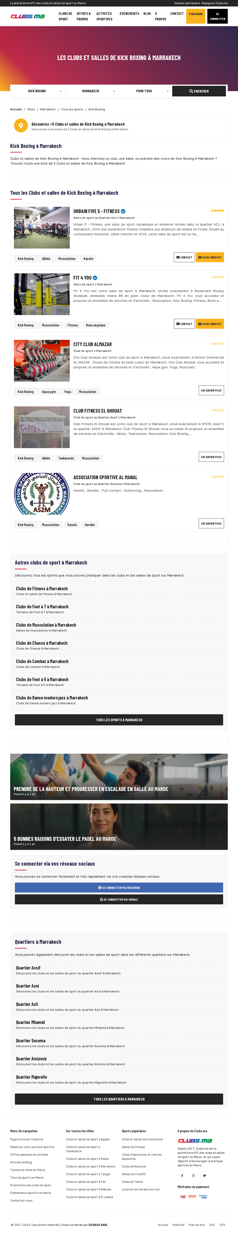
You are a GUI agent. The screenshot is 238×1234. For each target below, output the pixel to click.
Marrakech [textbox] (90, 91)
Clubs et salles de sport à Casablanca (83, 1149)
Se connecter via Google (120, 899)
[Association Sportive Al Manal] (42, 493)
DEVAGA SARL (98, 1225)
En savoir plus (211, 390)
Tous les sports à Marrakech (119, 719)
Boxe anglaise (95, 325)
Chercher (201, 91)
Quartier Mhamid (30, 1022)
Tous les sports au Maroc (27, 1177)
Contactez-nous (21, 1200)
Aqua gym (49, 391)
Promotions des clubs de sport (30, 1185)
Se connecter (217, 16)
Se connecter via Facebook (121, 888)
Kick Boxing (26, 258)
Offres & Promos (84, 16)
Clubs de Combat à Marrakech (42, 661)
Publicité (178, 1225)
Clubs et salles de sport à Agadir (88, 1139)
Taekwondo (66, 458)
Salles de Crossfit (134, 1174)
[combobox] (38, 91)
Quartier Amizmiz (31, 1058)
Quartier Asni (27, 985)
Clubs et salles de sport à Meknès (88, 1189)
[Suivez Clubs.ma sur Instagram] (193, 1175)
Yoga (67, 391)
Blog (147, 13)
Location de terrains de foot (141, 1189)
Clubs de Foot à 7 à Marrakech (42, 606)
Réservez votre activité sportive (32, 1147)
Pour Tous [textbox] (144, 91)
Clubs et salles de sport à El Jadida (89, 1197)
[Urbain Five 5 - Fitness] (42, 227)
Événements (129, 13)
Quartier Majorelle (31, 1077)
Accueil (163, 1225)
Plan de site (197, 1225)
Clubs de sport (65, 16)
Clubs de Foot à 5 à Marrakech (42, 679)
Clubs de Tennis (132, 1181)
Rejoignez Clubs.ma (215, 3)
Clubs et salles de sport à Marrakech (90, 1166)
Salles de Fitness (133, 1147)
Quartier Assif (28, 967)
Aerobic (90, 524)
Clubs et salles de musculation (142, 1139)
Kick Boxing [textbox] (37, 91)
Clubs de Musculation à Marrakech (46, 625)
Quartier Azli (27, 1004)
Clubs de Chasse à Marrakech (41, 643)
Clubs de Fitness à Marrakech (42, 588)
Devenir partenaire (187, 3)
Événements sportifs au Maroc (30, 1193)
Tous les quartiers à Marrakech (119, 1099)
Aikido (46, 258)
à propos (160, 16)
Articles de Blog (21, 1162)
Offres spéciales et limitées (29, 1154)
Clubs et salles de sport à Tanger (88, 1174)
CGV (222, 1225)
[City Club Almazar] (42, 360)
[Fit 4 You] (42, 294)
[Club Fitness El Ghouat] (42, 427)
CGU (212, 1225)
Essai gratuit (211, 257)
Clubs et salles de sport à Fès (86, 1181)
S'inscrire (196, 14)
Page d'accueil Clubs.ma (26, 1139)
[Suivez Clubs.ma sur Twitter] (204, 1175)
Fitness (72, 325)
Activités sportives (104, 16)
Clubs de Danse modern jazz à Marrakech (52, 697)
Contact (177, 13)
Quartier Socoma (30, 1040)
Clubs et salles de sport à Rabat (87, 1159)
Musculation (67, 258)
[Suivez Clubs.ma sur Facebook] (182, 1175)
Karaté (88, 258)
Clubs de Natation (134, 1166)
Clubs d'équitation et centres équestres (142, 1157)
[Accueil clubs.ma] (27, 16)
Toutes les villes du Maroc (28, 1170)
